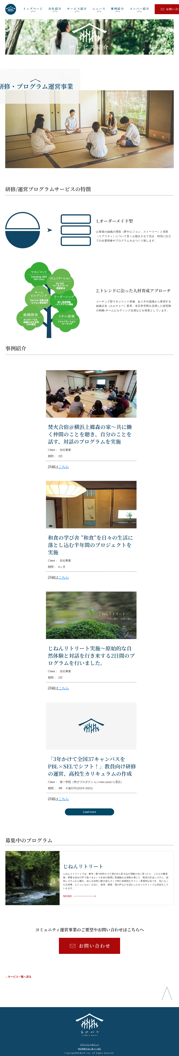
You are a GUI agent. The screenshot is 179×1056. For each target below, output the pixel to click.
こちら (63, 466)
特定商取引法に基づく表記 (89, 1049)
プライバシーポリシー (89, 1044)
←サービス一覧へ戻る (18, 976)
